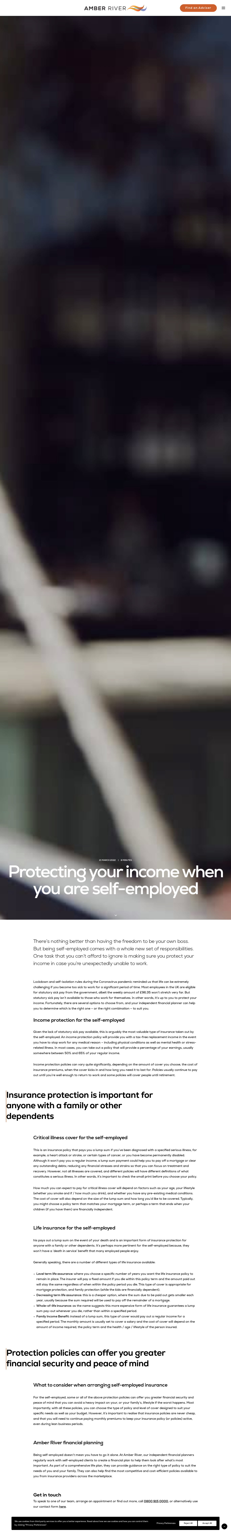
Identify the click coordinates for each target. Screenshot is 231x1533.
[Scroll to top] (224, 1526)
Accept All (207, 1523)
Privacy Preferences (166, 1523)
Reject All (188, 1523)
